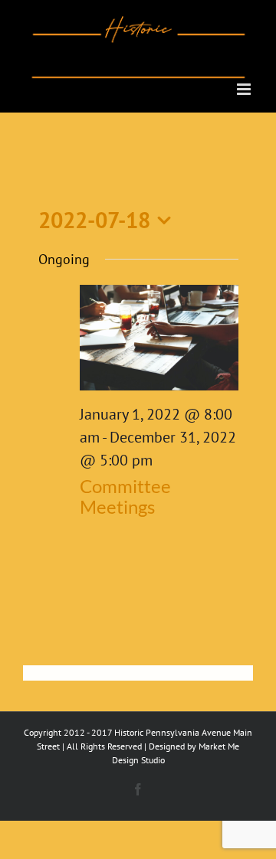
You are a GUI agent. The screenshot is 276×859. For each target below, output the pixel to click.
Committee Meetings (125, 496)
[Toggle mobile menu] (245, 89)
